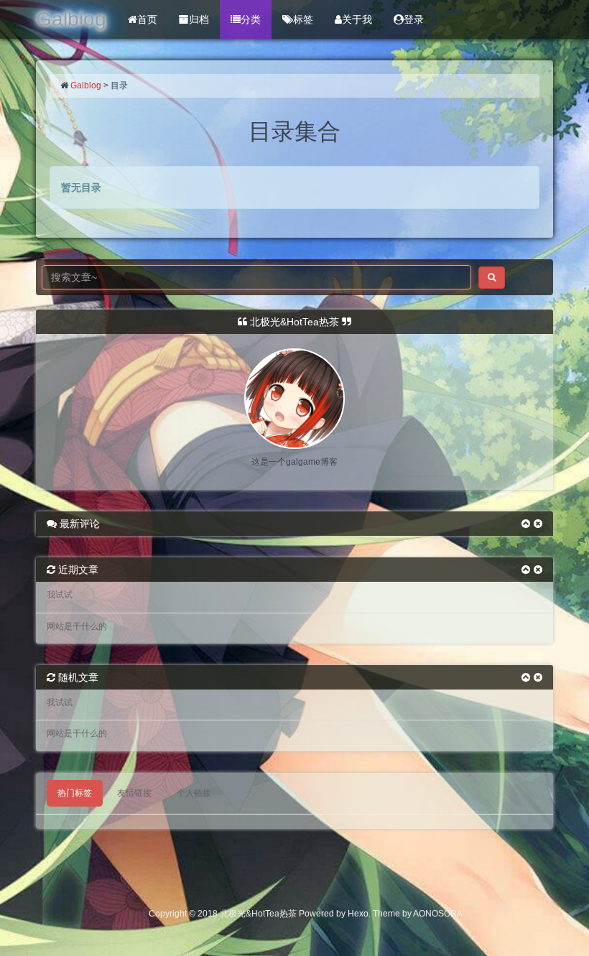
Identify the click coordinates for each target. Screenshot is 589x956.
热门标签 (74, 793)
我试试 (60, 595)
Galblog (85, 85)
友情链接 (134, 793)
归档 (199, 19)
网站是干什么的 (77, 626)
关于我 (357, 19)
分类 (251, 19)
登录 (414, 19)
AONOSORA (438, 914)
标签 (303, 19)
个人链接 (194, 793)
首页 (147, 19)
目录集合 (294, 131)
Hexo (358, 914)
